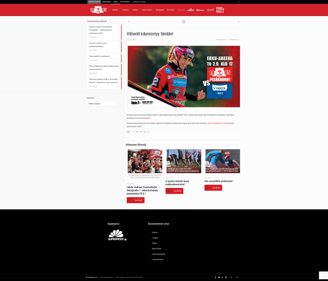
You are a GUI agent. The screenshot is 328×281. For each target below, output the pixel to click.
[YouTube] (222, 277)
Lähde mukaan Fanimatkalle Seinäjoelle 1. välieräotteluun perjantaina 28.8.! (142, 190)
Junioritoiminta (94, 2)
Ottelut (154, 243)
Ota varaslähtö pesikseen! (218, 181)
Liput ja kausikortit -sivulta (218, 123)
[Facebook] (215, 277)
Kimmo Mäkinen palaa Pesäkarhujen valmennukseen (104, 67)
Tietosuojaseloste (106, 277)
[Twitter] (219, 277)
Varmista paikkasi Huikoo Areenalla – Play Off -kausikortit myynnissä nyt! (104, 80)
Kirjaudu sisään (139, 2)
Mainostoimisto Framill (134, 277)
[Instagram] (226, 277)
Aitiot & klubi (156, 249)
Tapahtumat (106, 2)
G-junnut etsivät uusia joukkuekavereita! (177, 183)
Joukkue (155, 238)
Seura (115, 2)
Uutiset (154, 232)
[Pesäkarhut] (98, 9)
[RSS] (231, 277)
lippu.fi (148, 118)
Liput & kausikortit (158, 254)
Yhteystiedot (125, 2)
